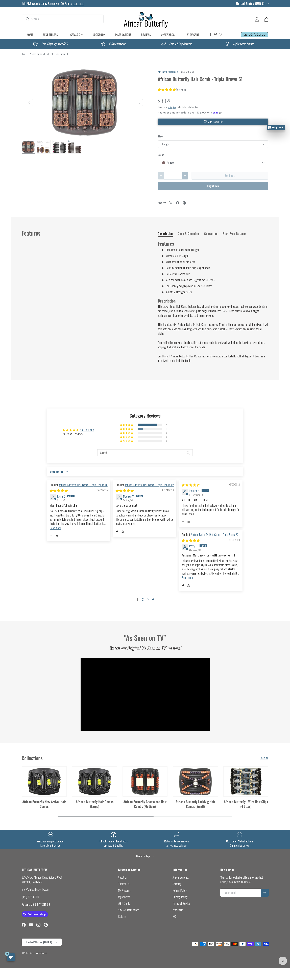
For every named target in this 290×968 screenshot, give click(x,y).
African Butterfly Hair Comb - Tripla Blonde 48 (83, 485)
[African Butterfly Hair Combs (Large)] (94, 781)
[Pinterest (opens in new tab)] (215, 34)
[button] (266, 19)
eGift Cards (124, 903)
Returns (122, 916)
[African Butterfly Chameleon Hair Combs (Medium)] (145, 781)
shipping (172, 107)
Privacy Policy (180, 897)
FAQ (175, 916)
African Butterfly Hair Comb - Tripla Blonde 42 (149, 485)
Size (160, 136)
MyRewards (124, 897)
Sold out (230, 175)
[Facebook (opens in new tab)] (210, 34)
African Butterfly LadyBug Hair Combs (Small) (195, 804)
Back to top (143, 856)
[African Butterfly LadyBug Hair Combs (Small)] (195, 781)
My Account (124, 890)
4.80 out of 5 (87, 430)
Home (24, 54)
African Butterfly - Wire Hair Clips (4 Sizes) (246, 804)
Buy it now (213, 186)
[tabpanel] (213, 301)
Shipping (177, 884)
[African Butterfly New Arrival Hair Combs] (44, 781)
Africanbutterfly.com (168, 72)
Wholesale (178, 910)
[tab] (165, 233)
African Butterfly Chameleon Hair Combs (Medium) (144, 804)
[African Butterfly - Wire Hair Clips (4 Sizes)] (246, 781)
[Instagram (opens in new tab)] (220, 34)
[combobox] (62, 19)
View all (264, 758)
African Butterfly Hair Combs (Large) (94, 804)
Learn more (78, 3)
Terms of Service (181, 903)
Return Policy (180, 890)
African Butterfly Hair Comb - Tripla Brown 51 (49, 54)
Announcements (181, 877)
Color (161, 155)
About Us (122, 877)
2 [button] (143, 599)
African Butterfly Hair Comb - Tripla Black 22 (214, 534)
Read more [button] (55, 528)
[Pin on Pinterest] (184, 203)
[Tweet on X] (170, 203)
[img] (59, 490)
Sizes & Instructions (128, 910)
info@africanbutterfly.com (35, 889)
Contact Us (124, 884)
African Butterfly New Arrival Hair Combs (44, 804)
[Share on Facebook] (177, 203)
